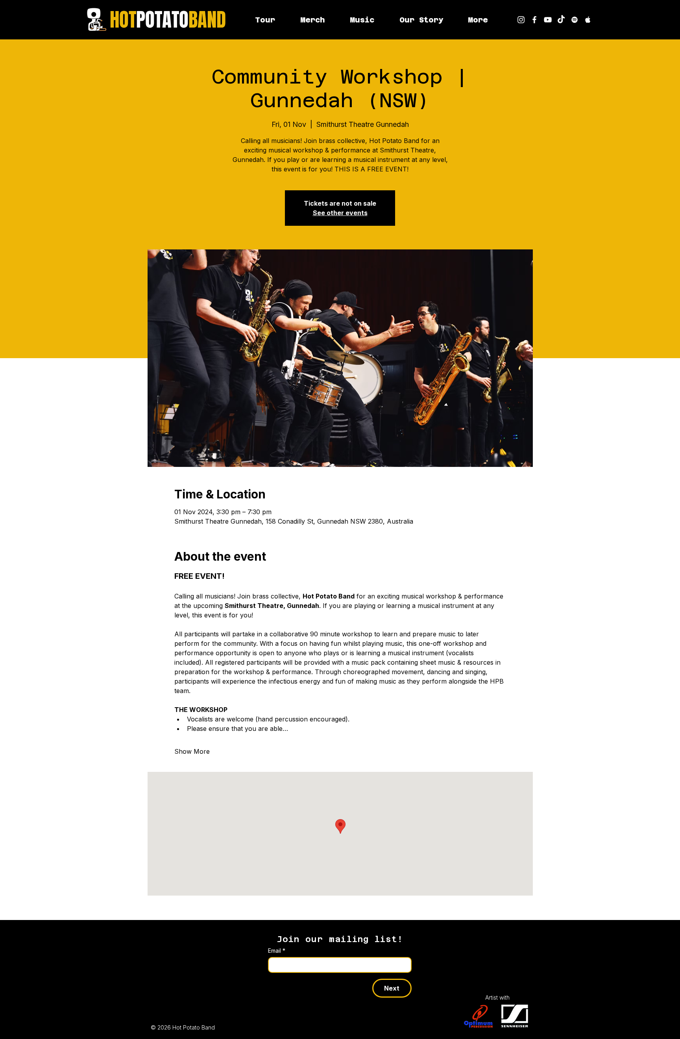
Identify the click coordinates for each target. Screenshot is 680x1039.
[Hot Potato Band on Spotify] (574, 19)
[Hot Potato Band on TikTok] (561, 19)
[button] (477, 20)
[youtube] (547, 19)
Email (276, 950)
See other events (340, 213)
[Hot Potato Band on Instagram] (521, 19)
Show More (192, 751)
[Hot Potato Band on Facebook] (534, 19)
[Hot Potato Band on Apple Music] (588, 19)
